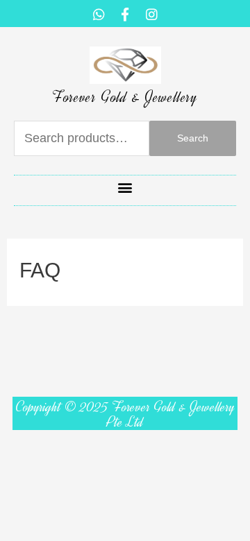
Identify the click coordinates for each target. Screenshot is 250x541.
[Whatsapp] (98, 14)
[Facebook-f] (125, 14)
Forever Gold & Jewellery (124, 97)
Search (192, 138)
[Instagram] (151, 14)
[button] (125, 186)
